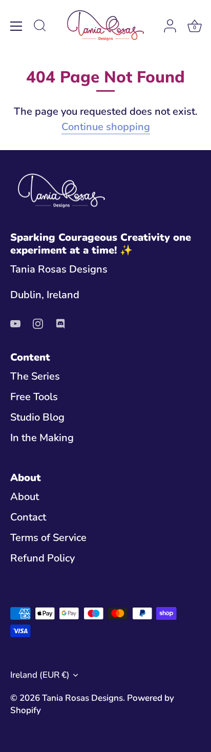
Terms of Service (48, 538)
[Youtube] (15, 322)
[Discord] (60, 322)
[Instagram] (38, 322)
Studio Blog (37, 417)
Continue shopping (105, 127)
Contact (28, 517)
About (24, 497)
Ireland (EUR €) (40, 675)
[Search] (40, 27)
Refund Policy (42, 558)
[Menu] (16, 26)
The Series (35, 376)
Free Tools (34, 397)
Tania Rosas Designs (82, 698)
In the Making (42, 438)
